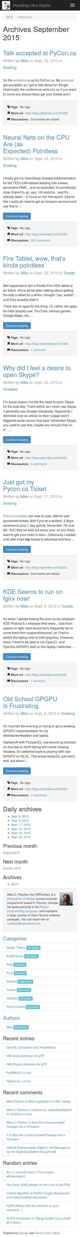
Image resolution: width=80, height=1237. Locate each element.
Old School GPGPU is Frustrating (30, 702)
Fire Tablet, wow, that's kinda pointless (34, 261)
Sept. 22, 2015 (20, 829)
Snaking (9, 67)
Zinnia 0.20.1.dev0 (47, 1233)
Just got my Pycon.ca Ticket (24, 485)
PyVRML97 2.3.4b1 (19, 1073)
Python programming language (28, 909)
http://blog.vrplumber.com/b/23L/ (46, 458)
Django (24, 1233)
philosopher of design (21, 899)
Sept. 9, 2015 (20, 820)
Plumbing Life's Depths (32, 5)
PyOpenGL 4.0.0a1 (18, 1081)
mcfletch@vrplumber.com (23, 923)
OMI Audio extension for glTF (25, 1056)
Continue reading (17, 216)
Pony (15, 973)
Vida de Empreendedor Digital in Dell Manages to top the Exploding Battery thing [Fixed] (38, 1149)
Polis (15, 964)
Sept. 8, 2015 (20, 816)
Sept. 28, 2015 (20, 837)
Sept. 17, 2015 (20, 824)
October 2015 (12, 868)
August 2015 (11, 853)
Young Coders (22, 1007)
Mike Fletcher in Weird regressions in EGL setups (38, 1101)
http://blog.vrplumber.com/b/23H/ (46, 789)
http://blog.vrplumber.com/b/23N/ (46, 113)
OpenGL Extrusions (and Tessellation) (31, 1047)
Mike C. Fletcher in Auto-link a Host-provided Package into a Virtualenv (35, 1124)
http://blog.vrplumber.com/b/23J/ (46, 567)
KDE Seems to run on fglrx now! (33, 595)
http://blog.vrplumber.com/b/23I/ (46, 675)
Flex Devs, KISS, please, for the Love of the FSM (38, 1185)
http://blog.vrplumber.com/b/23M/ (46, 344)
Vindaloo (10, 389)
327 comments (40, 240)
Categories (14, 938)
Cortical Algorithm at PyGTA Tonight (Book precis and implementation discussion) (38, 1195)
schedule (20, 80)
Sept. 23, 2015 (20, 833)
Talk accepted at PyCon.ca (39, 52)
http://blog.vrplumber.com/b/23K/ (46, 234)
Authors (11, 1017)
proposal (67, 80)
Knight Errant (21, 956)
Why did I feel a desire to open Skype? (37, 371)
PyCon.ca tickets (15, 516)
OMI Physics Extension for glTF (26, 1064)
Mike (24, 60)
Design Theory (22, 947)
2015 (9, 17)
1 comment (38, 350)
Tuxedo (69, 272)
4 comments (39, 464)
